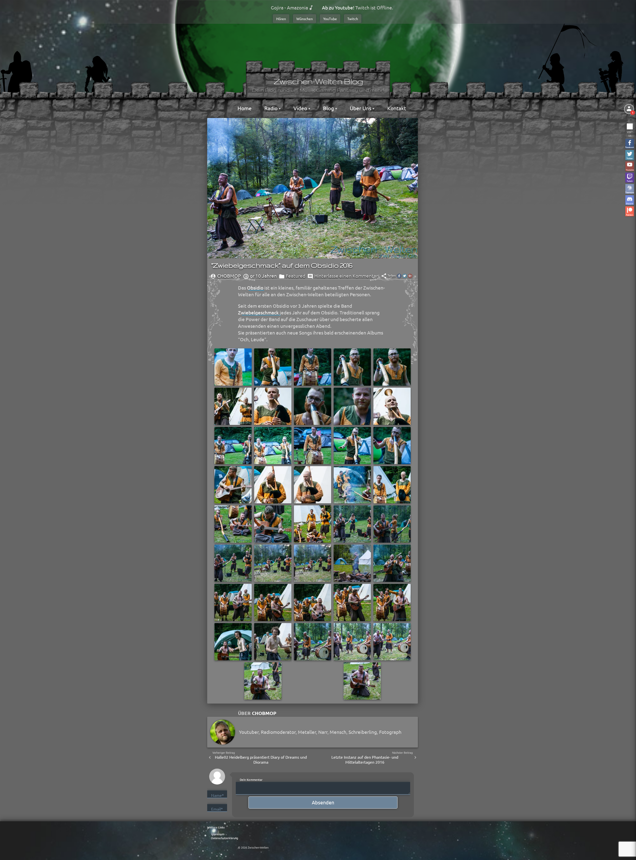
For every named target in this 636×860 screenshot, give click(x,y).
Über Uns (361, 108)
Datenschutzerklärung (224, 838)
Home (245, 108)
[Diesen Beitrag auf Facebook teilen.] (399, 276)
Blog (329, 108)
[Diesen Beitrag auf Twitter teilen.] (404, 276)
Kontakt (396, 108)
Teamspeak (629, 192)
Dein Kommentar (251, 779)
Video (300, 108)
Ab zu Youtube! (338, 7)
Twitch (352, 18)
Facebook (629, 147)
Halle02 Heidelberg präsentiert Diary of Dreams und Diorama (261, 759)
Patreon (629, 214)
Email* (217, 808)
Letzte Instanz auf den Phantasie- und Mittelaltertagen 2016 (364, 759)
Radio (271, 108)
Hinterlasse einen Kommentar (346, 276)
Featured (295, 276)
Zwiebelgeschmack (258, 312)
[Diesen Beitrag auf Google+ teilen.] (410, 276)
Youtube (630, 169)
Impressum (217, 834)
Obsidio (255, 288)
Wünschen (304, 18)
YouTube (330, 18)
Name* (217, 795)
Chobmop (264, 713)
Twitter (630, 158)
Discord (629, 203)
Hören (281, 18)
